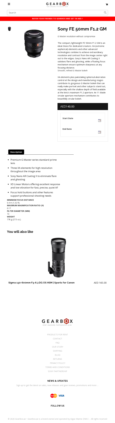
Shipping (57, 351)
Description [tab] (16, 152)
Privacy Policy (57, 363)
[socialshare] (50, 411)
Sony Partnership (57, 371)
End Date (67, 129)
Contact (57, 338)
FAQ (57, 342)
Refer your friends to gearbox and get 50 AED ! (57, 18)
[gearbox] (107, 4)
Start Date (68, 118)
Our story (57, 346)
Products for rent (57, 334)
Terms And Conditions (57, 367)
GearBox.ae (20, 419)
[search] (105, 12)
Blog (57, 355)
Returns (57, 359)
